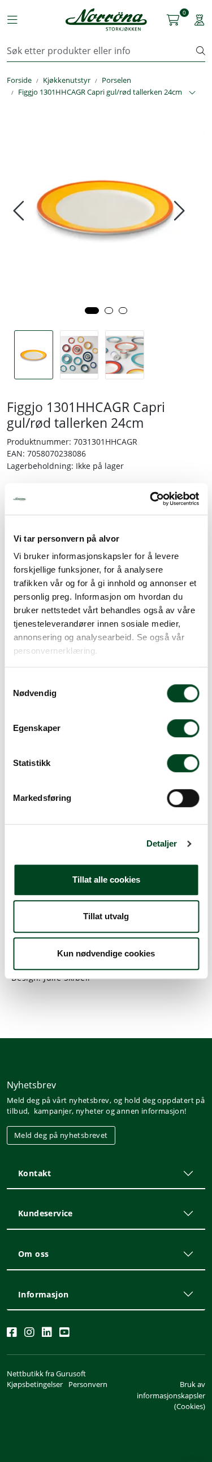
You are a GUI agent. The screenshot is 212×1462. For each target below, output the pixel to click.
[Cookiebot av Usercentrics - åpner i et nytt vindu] (151, 498)
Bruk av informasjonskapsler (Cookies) (171, 1395)
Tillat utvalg (106, 916)
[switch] (183, 728)
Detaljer (162, 843)
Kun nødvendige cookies (106, 953)
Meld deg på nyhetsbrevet (61, 1135)
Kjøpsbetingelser (35, 1384)
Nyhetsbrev (31, 1085)
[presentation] (20, 210)
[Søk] (200, 50)
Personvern (87, 1384)
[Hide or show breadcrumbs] (192, 93)
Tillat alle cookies (106, 879)
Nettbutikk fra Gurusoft (46, 1373)
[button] (92, 310)
